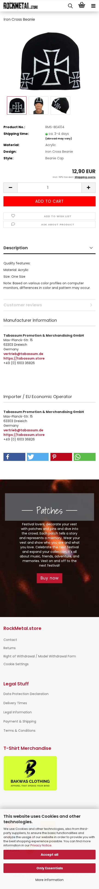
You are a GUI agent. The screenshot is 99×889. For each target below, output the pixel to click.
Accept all (49, 854)
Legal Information (17, 712)
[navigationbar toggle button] (93, 6)
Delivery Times (15, 703)
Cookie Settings (16, 664)
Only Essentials (49, 868)
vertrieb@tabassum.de (23, 354)
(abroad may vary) (58, 138)
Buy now (50, 578)
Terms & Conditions (19, 730)
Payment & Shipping (19, 721)
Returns (9, 648)
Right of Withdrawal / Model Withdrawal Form (39, 656)
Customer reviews (22, 305)
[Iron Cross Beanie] (49, 60)
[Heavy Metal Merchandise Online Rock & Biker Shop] (19, 6)
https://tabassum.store (24, 358)
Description (15, 248)
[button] (10, 188)
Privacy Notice (41, 845)
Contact (10, 639)
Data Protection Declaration (26, 694)
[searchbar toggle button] (70, 6)
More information (49, 880)
